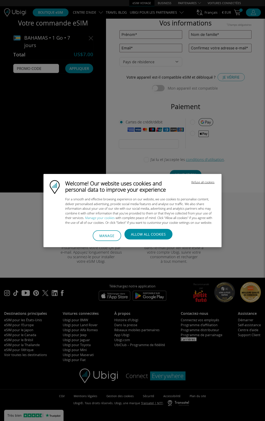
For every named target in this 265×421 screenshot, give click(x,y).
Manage (106, 235)
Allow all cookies (148, 234)
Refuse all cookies (202, 182)
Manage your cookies (100, 218)
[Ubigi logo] (55, 187)
